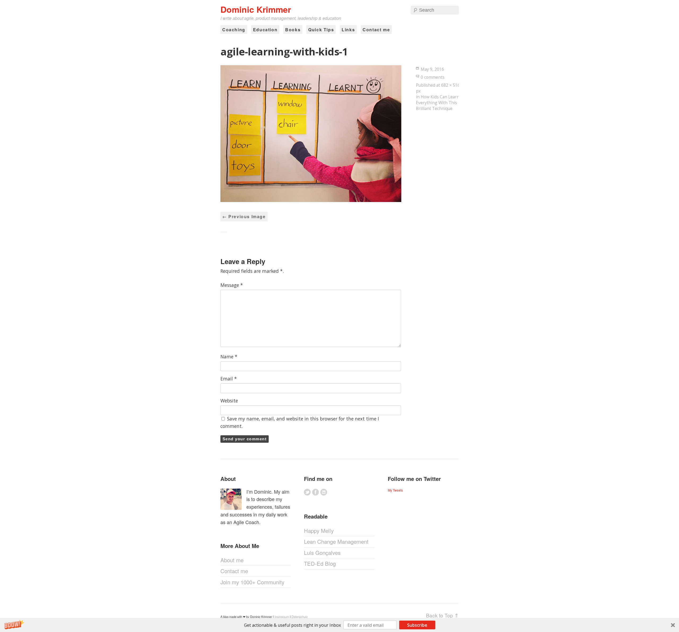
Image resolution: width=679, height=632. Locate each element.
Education (265, 30)
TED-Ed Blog (320, 563)
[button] (339, 625)
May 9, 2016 (432, 69)
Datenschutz (299, 617)
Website (229, 400)
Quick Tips (321, 30)
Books (293, 30)
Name (228, 356)
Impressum (282, 617)
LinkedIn (323, 492)
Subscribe (417, 625)
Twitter (307, 492)
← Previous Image (244, 216)
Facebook (315, 492)
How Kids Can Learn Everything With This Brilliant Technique (437, 102)
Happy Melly (319, 530)
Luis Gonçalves (322, 552)
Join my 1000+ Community (252, 582)
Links (348, 30)
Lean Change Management (336, 541)
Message (231, 285)
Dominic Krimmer (255, 9)
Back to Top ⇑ (442, 615)
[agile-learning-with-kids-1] (310, 200)
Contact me (376, 30)
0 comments (433, 77)
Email (228, 378)
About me (231, 560)
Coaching (233, 30)
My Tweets (395, 490)
